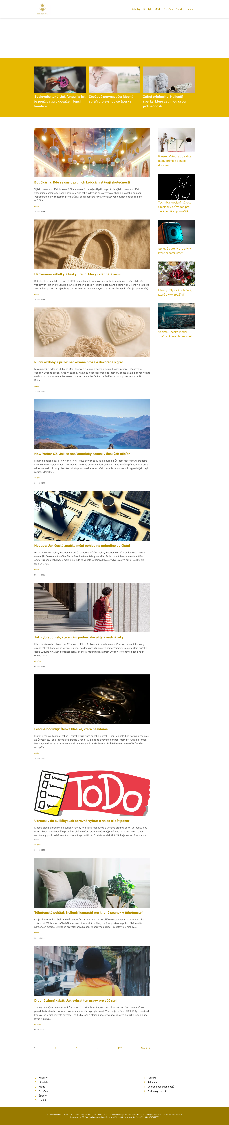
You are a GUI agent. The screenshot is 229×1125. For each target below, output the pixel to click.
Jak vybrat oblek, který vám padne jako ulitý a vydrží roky (79, 637)
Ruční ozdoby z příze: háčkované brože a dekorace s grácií (79, 362)
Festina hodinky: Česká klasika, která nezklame (71, 729)
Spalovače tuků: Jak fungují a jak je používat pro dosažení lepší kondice (60, 101)
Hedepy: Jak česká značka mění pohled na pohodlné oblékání (82, 546)
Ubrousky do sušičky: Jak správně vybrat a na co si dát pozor (81, 821)
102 (120, 1048)
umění (36, 386)
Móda (158, 9)
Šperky (180, 9)
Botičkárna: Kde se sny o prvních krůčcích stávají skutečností (82, 182)
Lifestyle (147, 9)
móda (36, 206)
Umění (189, 9)
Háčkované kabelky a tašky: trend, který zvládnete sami (77, 274)
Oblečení (168, 9)
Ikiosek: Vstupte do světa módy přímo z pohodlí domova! (174, 161)
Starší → (145, 1048)
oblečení (37, 478)
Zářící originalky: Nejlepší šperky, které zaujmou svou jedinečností (164, 101)
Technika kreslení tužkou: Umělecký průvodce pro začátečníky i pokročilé (174, 207)
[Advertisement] (114, 38)
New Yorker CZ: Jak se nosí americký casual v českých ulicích (82, 454)
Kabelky (136, 9)
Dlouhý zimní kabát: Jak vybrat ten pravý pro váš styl (75, 1000)
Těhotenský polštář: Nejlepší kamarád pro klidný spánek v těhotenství (88, 912)
